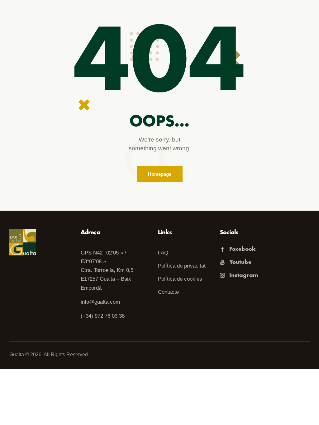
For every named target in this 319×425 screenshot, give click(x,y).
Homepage (159, 174)
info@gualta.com (100, 302)
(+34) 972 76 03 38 (103, 316)
